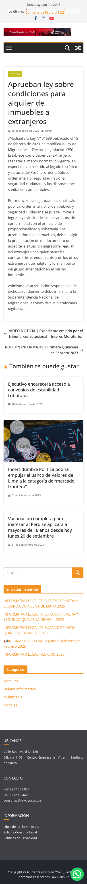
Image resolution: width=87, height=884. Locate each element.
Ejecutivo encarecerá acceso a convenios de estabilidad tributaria (39, 390)
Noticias (15, 74)
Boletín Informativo (20, 689)
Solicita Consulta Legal (21, 832)
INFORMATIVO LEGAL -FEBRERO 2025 (34, 654)
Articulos (11, 681)
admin (48, 131)
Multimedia (13, 697)
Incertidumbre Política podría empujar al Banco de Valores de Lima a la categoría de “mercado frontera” (41, 478)
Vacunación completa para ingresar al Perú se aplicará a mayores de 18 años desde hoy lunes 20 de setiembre (40, 527)
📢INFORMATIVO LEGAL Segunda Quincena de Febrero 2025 (49, 12)
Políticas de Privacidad (20, 838)
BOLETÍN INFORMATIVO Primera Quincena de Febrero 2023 (41, 350)
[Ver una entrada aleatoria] (78, 48)
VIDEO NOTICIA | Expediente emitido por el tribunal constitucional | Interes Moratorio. (46, 333)
